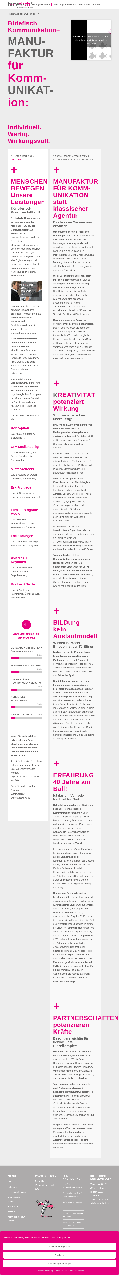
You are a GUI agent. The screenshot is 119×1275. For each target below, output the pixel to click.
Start (10, 1181)
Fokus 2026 (13, 1206)
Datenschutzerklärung (44, 1271)
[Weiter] (34, 291)
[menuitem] (11, 4)
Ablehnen (59, 1255)
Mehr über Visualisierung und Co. (44, 1185)
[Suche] (39, 14)
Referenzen (13, 1187)
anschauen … (18, 159)
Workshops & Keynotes (14, 1199)
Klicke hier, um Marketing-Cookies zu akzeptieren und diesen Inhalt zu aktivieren (91, 40)
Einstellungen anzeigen (59, 1263)
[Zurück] (17, 291)
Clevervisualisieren (71, 1207)
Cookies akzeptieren (59, 1246)
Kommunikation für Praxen (16, 1219)
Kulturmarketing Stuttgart (73, 1202)
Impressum (79, 1271)
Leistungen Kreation (17, 1192)
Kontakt (11, 1212)
